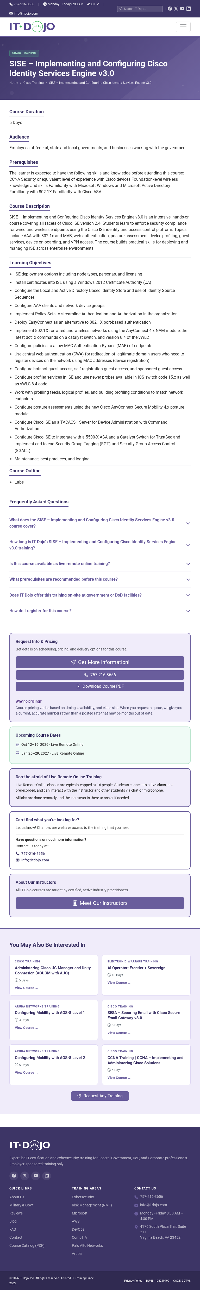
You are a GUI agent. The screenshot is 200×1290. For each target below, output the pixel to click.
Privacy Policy (133, 1280)
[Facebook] (170, 9)
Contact (15, 1237)
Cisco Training (33, 83)
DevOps (78, 1229)
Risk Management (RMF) (92, 1205)
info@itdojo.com (26, 13)
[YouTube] (182, 9)
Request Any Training (103, 1095)
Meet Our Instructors (104, 903)
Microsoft (80, 1213)
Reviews (16, 1213)
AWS (75, 1221)
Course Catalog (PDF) (27, 1245)
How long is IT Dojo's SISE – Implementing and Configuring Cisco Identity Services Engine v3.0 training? (93, 544)
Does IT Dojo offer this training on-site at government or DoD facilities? (75, 595)
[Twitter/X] (176, 9)
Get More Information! (103, 662)
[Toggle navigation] (183, 27)
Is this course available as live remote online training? (59, 563)
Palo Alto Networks (87, 1245)
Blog (13, 1221)
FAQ (12, 1229)
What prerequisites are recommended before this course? (63, 579)
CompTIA (79, 1237)
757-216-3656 (24, 4)
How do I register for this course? (40, 610)
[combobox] (142, 9)
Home (13, 83)
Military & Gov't (21, 1205)
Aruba (77, 1253)
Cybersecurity (83, 1197)
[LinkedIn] (188, 9)
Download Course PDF (103, 686)
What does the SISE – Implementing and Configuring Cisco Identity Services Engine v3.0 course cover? (91, 523)
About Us (16, 1197)
